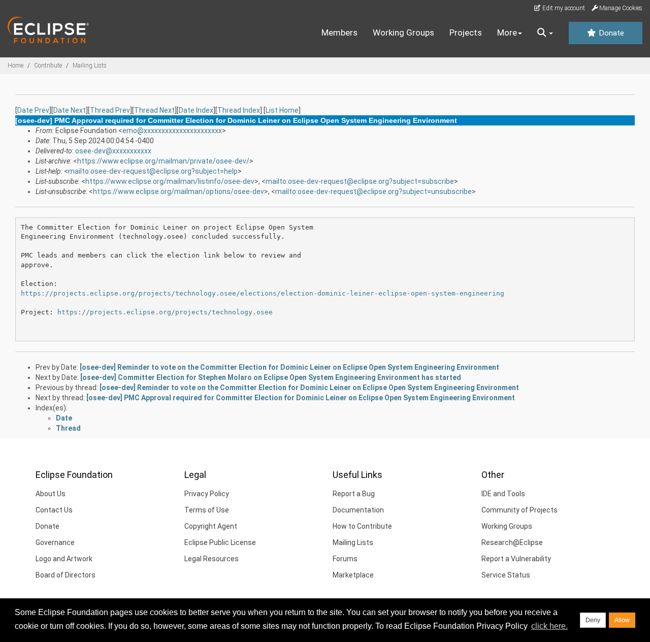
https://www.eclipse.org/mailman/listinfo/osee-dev (169, 181)
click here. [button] (549, 626)
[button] (545, 33)
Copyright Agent (210, 526)
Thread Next (154, 110)
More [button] (507, 32)
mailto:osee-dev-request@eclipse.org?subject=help (153, 171)
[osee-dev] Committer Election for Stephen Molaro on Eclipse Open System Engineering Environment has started (270, 377)
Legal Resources (211, 559)
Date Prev (33, 110)
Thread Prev (110, 110)
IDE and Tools (503, 494)
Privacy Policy (206, 494)
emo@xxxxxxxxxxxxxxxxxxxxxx (172, 130)
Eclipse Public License (220, 542)
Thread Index (238, 110)
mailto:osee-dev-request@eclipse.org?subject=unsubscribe (373, 191)
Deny (593, 620)
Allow (622, 620)
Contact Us (54, 510)
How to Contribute (362, 526)
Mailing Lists (90, 65)
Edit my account (563, 8)
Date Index (196, 110)
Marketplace (353, 575)
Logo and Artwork (64, 559)
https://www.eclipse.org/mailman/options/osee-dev (178, 191)
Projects (465, 32)
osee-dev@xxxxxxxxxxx (113, 151)
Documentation (358, 510)
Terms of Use (206, 510)
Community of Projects (519, 510)
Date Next (69, 110)
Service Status (505, 575)
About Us (51, 494)
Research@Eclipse (512, 542)
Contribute (48, 65)
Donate (610, 33)
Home (15, 65)
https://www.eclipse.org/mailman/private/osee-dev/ (163, 161)
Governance (55, 542)
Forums (345, 559)
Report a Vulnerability (516, 559)
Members (339, 32)
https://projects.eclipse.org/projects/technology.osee (165, 312)
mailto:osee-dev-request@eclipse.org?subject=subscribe (360, 181)
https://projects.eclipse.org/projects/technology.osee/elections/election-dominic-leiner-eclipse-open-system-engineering (262, 293)
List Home (282, 110)
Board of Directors (65, 575)
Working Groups (403, 32)
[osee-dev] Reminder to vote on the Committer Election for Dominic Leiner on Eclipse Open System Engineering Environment (289, 367)
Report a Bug (354, 494)
